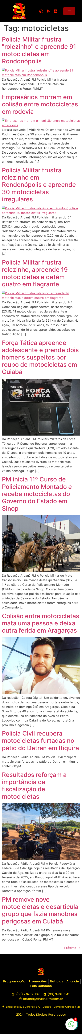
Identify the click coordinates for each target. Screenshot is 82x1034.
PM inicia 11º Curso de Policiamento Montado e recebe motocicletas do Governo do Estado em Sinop (37, 494)
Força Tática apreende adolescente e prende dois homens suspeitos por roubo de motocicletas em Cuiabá (40, 357)
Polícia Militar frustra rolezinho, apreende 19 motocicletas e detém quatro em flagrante (35, 273)
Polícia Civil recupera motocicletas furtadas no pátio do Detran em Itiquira (40, 741)
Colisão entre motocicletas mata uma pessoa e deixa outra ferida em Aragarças (40, 623)
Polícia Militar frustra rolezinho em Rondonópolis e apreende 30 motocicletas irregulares (39, 184)
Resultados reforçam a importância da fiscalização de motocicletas (34, 785)
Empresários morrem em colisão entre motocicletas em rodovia (40, 104)
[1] (71, 1026)
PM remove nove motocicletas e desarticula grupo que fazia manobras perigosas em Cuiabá (40, 910)
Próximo (72, 948)
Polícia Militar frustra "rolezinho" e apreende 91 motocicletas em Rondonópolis (39, 50)
